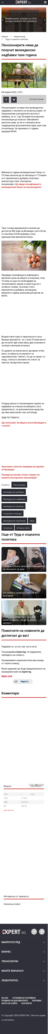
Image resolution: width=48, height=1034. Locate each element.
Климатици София (12, 904)
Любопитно (9, 980)
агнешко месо (23, 528)
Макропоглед (10, 942)
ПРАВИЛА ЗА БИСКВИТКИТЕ (14, 1000)
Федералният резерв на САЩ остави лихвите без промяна (21, 19)
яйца (32, 520)
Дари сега (6, 675)
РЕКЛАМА (36, 1000)
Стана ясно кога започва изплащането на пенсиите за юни (24, 568)
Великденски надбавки (14, 499)
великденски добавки (13, 492)
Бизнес (6, 951)
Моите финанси (12, 970)
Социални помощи (12, 513)
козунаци (7, 528)
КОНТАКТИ (26, 1003)
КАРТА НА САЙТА (9, 1003)
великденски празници (14, 520)
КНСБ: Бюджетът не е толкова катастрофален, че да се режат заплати (19, 619)
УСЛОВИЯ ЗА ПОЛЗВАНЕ (24, 998)
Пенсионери (19, 485)
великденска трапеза (13, 506)
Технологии (9, 961)
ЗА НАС (4, 998)
